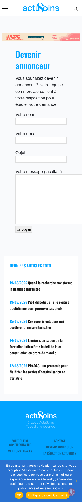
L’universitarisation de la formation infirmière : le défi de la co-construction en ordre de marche (36, 346)
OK (19, 495)
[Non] (76, 481)
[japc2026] (41, 39)
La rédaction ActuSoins (59, 453)
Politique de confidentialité (20, 443)
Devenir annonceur (59, 447)
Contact (59, 441)
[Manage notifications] (71, 492)
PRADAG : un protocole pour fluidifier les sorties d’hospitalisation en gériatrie (39, 372)
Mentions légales (20, 451)
